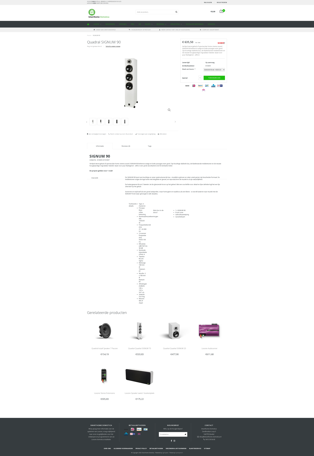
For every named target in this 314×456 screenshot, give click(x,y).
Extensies (122, 24)
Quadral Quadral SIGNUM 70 (139, 348)
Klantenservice (195, 448)
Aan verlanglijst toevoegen (97, 134)
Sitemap (207, 448)
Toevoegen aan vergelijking (146, 134)
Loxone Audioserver (209, 348)
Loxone (96, 24)
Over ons (107, 448)
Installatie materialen (194, 24)
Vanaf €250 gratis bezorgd (106, 30)
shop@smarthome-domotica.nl (210, 437)
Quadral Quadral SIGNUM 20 (174, 348)
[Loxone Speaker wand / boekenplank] (139, 375)
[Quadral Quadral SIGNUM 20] (174, 331)
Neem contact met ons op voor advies (175, 30)
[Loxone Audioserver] (209, 331)
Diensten (211, 24)
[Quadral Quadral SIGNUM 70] (139, 331)
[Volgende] (175, 122)
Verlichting (175, 24)
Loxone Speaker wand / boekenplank (139, 393)
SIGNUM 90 (96, 35)
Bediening (160, 24)
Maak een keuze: (188, 69)
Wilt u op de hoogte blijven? (173, 429)
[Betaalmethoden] (187, 86)
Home (89, 35)
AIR (140, 24)
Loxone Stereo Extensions (104, 393)
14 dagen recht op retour (140, 30)
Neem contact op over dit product (121, 134)
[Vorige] (86, 122)
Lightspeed (165, 453)
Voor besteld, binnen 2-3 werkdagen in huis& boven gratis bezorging (104, 2)
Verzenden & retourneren (176, 448)
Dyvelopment (179, 453)
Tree (132, 24)
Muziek (147, 24)
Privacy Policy (141, 448)
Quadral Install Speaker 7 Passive (105, 348)
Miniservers (110, 24)
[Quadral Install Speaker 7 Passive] (104, 331)
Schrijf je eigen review (113, 46)
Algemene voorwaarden (123, 448)
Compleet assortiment (210, 30)
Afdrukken (163, 134)
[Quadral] (221, 43)
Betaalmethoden (156, 448)
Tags (149, 146)
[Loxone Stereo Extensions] (104, 375)
